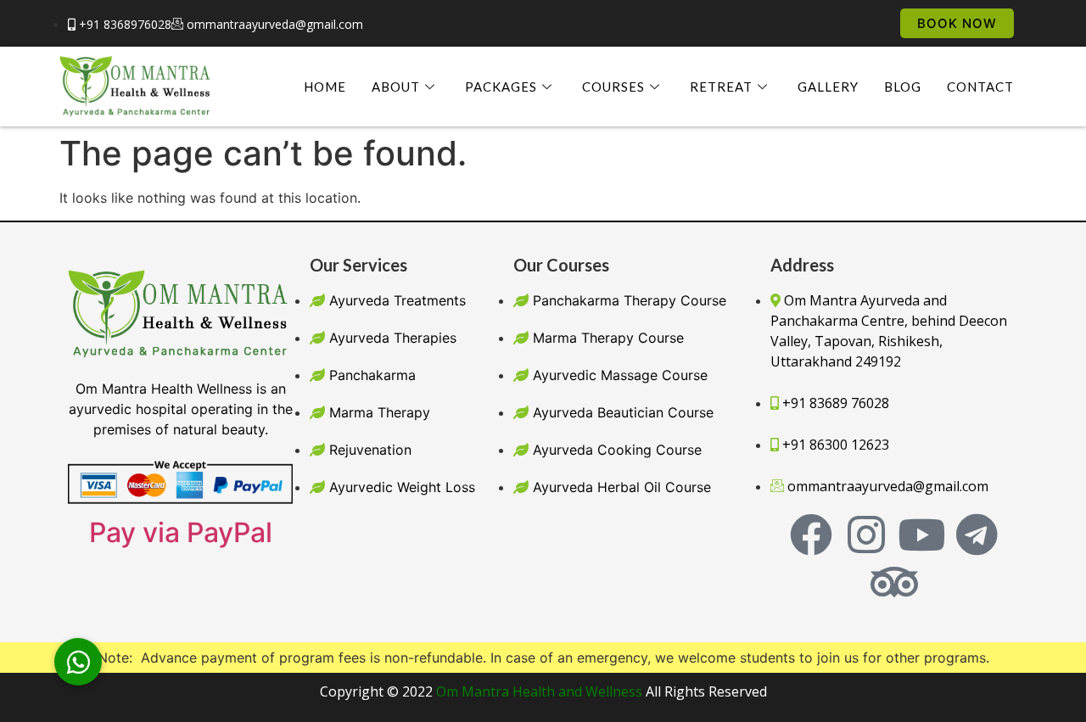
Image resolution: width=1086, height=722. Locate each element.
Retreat (721, 86)
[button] (78, 662)
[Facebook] (811, 534)
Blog (902, 86)
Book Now (957, 23)
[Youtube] (921, 534)
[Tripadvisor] (894, 582)
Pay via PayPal (180, 532)
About (396, 86)
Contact (980, 86)
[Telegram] (976, 534)
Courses (613, 86)
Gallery (828, 86)
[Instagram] (866, 534)
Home (325, 86)
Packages (501, 86)
